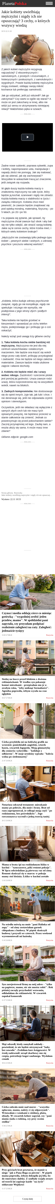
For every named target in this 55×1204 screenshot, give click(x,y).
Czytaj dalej (27, 1199)
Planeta (14, 3)
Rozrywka (49, 635)
